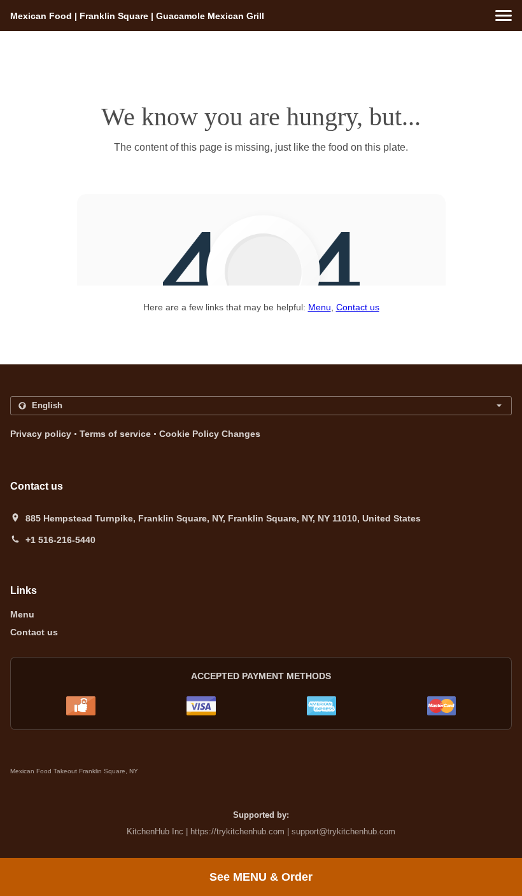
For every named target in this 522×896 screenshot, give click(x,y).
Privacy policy (40, 434)
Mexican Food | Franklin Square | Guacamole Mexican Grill (137, 16)
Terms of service (115, 434)
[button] (503, 15)
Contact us (357, 307)
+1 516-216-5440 (60, 540)
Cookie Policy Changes (209, 434)
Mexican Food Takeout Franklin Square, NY (74, 771)
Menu (319, 307)
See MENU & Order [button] (261, 877)
